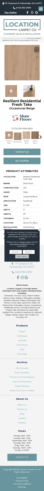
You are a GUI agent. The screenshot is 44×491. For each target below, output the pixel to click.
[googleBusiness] (36, 13)
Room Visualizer (22, 373)
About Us (22, 405)
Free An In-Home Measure (22, 377)
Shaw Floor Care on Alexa (22, 390)
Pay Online (11, 12)
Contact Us (22, 152)
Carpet (22, 331)
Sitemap (22, 487)
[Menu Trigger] (40, 9)
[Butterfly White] (26, 135)
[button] (22, 457)
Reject (28, 252)
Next (40, 90)
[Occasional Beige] (9, 135)
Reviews (22, 423)
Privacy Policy (22, 481)
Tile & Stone (22, 345)
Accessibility (22, 478)
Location (22, 418)
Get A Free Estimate (22, 381)
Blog (22, 414)
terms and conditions (18, 244)
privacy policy (25, 242)
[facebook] (27, 13)
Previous (3, 90)
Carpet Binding (22, 386)
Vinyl (16, 38)
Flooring (10, 38)
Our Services (22, 368)
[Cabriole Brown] (35, 135)
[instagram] (32, 13)
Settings (22, 256)
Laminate (22, 340)
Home (4, 38)
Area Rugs (22, 354)
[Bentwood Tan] (17, 136)
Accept (15, 252)
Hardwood (22, 336)
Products (23, 38)
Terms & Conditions (22, 484)
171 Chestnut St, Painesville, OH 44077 (23, 3)
